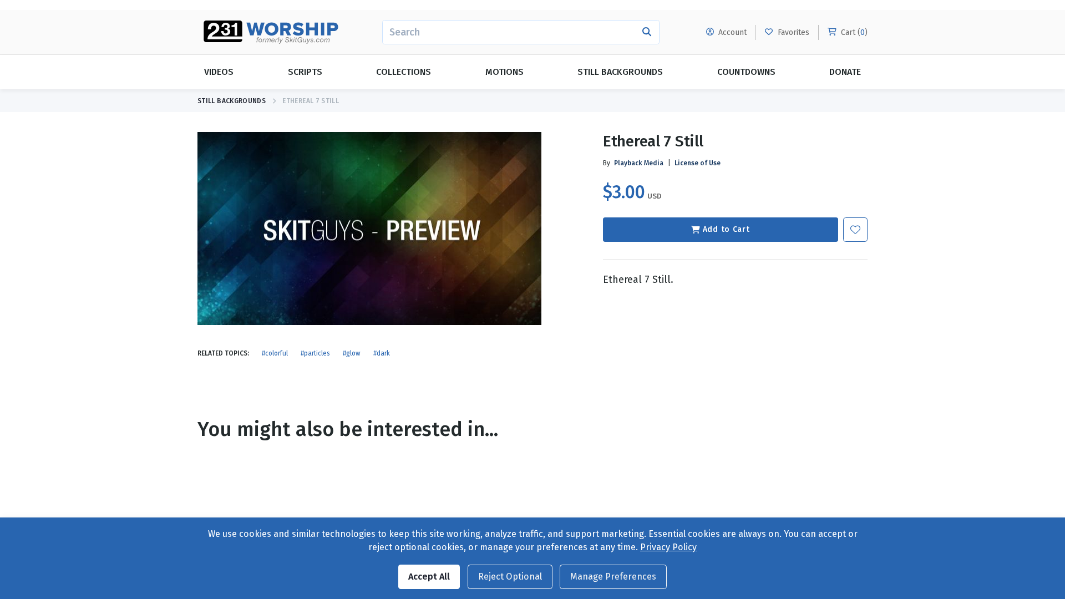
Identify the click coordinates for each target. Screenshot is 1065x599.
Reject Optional (510, 576)
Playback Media (638, 163)
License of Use (697, 163)
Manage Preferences (613, 576)
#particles (315, 353)
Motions (504, 72)
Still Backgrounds (620, 72)
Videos (219, 72)
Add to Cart (726, 229)
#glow (352, 353)
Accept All (429, 576)
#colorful (275, 353)
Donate (845, 72)
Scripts (305, 72)
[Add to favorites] (855, 229)
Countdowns (746, 72)
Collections (403, 72)
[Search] (647, 32)
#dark (381, 353)
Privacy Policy (668, 547)
